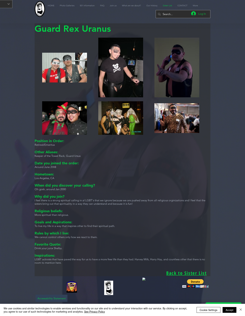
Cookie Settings (208, 310)
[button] (195, 283)
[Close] (241, 310)
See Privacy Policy (94, 311)
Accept (229, 310)
